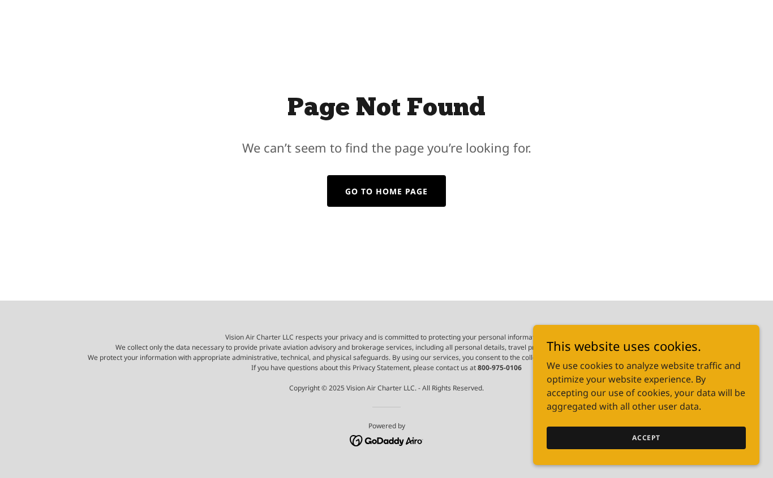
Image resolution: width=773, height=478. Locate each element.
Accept (646, 437)
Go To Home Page (386, 191)
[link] (387, 439)
